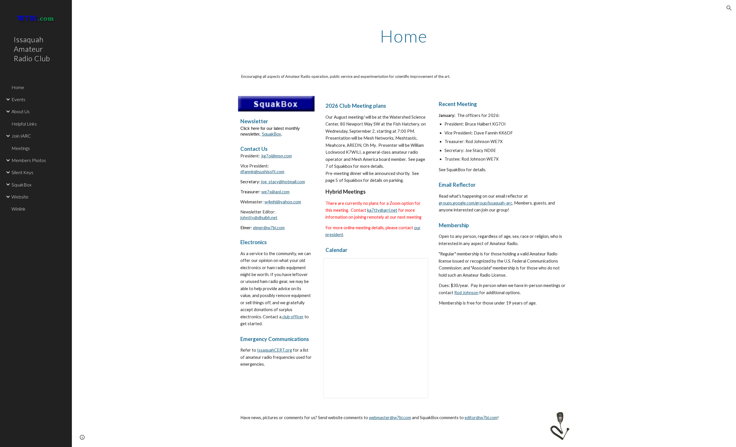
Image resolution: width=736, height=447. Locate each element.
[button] (729, 8)
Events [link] (18, 99)
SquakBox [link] (21, 184)
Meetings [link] (21, 148)
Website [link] (20, 196)
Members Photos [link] (29, 160)
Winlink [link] (19, 208)
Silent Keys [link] (22, 172)
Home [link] (18, 87)
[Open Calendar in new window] (417, 265)
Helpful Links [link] (24, 123)
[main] (404, 36)
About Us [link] (21, 111)
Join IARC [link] (21, 135)
